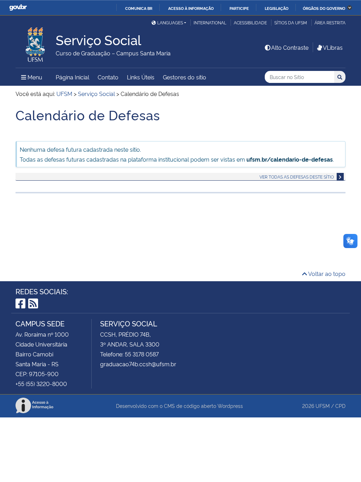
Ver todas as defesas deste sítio (296, 177)
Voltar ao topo (326, 273)
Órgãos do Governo (324, 8)
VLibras (333, 47)
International (210, 22)
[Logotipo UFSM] (36, 43)
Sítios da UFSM (290, 22)
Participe (239, 8)
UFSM (323, 405)
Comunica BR (138, 8)
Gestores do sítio (184, 77)
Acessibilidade (250, 22)
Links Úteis (140, 77)
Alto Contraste (289, 47)
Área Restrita (329, 22)
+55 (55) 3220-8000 (41, 383)
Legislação (276, 8)
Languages (170, 22)
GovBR (18, 7)
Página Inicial (72, 77)
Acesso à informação (191, 8)
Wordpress (230, 405)
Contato (108, 77)
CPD (340, 405)
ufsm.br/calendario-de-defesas (289, 159)
